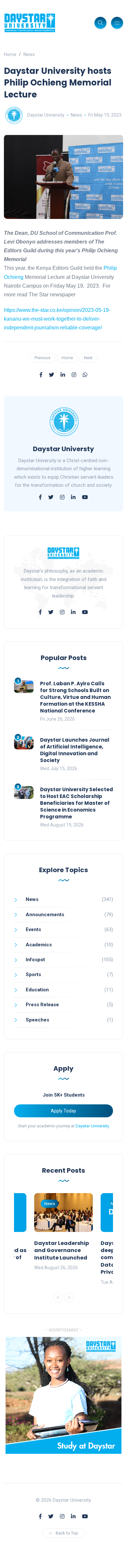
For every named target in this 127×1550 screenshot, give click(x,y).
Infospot (35, 960)
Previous (42, 357)
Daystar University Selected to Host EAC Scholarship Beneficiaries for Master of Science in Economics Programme (76, 803)
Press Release (42, 1005)
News (29, 54)
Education (37, 990)
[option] (63, 1232)
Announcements (45, 914)
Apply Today (63, 1110)
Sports (33, 974)
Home (10, 54)
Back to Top (67, 1533)
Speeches (37, 1020)
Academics (39, 945)
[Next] (69, 1297)
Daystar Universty (63, 448)
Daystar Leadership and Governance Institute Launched (61, 1250)
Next (88, 357)
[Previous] (58, 1297)
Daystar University (45, 115)
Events (33, 929)
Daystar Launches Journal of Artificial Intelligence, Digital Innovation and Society (74, 750)
